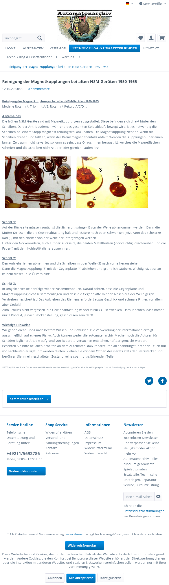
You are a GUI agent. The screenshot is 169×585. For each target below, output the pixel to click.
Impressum (92, 443)
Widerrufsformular (23, 471)
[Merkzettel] (140, 38)
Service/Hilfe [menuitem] (152, 4)
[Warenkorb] (162, 38)
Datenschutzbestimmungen (143, 511)
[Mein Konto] (151, 38)
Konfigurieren (110, 578)
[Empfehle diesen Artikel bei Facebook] (162, 380)
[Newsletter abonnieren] (158, 496)
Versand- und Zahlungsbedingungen (62, 440)
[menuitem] (23, 38)
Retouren (52, 453)
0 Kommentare (39, 89)
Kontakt (51, 448)
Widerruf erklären (59, 432)
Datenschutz (93, 438)
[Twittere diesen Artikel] (151, 380)
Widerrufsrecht (95, 453)
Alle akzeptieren (81, 578)
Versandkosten (75, 534)
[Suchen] (39, 38)
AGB (87, 432)
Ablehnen (55, 578)
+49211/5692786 (23, 453)
